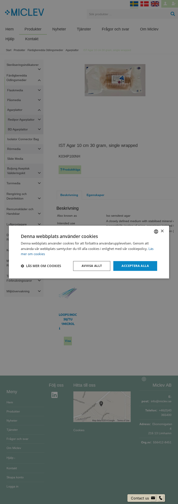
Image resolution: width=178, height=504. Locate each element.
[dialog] (89, 252)
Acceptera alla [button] (135, 266)
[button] (41, 266)
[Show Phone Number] (160, 498)
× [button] (162, 231)
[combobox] (156, 231)
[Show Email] (153, 498)
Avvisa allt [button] (92, 266)
